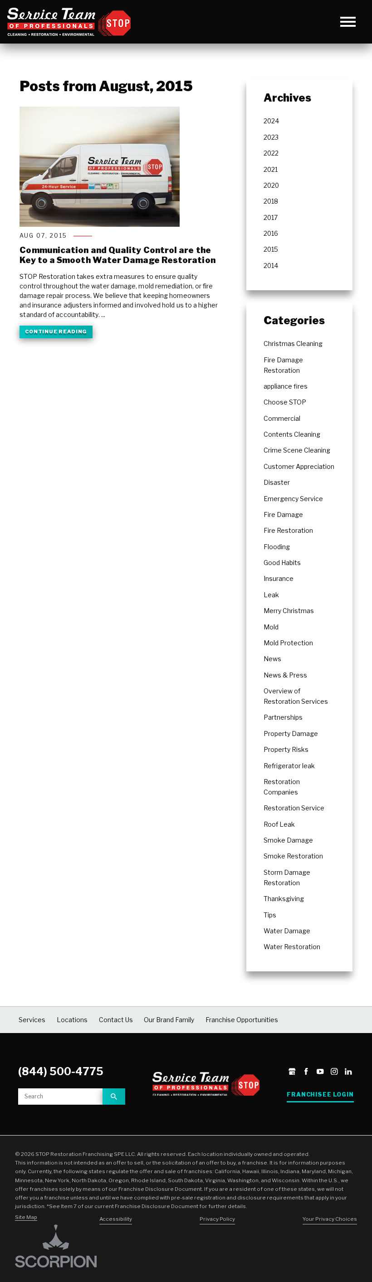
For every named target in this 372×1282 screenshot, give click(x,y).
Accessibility (115, 1219)
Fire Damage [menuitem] (283, 514)
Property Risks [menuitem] (286, 749)
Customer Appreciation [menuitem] (299, 466)
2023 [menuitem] (271, 137)
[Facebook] (306, 1072)
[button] (348, 22)
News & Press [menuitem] (285, 675)
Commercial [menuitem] (282, 418)
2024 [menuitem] (271, 121)
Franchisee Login (320, 1094)
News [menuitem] (272, 659)
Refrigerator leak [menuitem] (289, 766)
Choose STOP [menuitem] (285, 402)
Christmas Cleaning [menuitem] (293, 343)
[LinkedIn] (348, 1072)
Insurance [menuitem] (279, 578)
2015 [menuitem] (271, 249)
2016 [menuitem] (271, 233)
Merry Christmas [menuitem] (289, 610)
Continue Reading (56, 332)
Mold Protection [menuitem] (288, 643)
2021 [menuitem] (271, 169)
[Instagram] (334, 1072)
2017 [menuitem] (271, 217)
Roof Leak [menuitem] (279, 824)
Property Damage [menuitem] (291, 733)
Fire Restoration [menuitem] (288, 530)
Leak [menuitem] (271, 595)
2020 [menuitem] (271, 185)
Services (32, 1020)
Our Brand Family (169, 1020)
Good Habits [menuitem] (282, 562)
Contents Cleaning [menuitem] (292, 434)
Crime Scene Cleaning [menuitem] (297, 450)
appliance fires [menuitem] (286, 386)
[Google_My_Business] (292, 1072)
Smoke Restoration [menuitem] (293, 856)
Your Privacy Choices (330, 1219)
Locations (72, 1020)
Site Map (26, 1217)
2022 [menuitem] (271, 153)
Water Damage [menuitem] (287, 931)
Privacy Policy (217, 1219)
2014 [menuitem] (271, 265)
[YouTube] (320, 1072)
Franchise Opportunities (242, 1020)
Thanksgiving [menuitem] (284, 898)
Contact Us (116, 1020)
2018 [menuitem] (271, 201)
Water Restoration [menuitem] (292, 947)
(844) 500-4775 (60, 1071)
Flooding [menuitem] (277, 547)
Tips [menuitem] (270, 915)
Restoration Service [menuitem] (294, 808)
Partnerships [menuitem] (283, 717)
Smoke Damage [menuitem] (288, 840)
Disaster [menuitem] (277, 482)
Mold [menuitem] (271, 627)
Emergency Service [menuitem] (293, 498)
